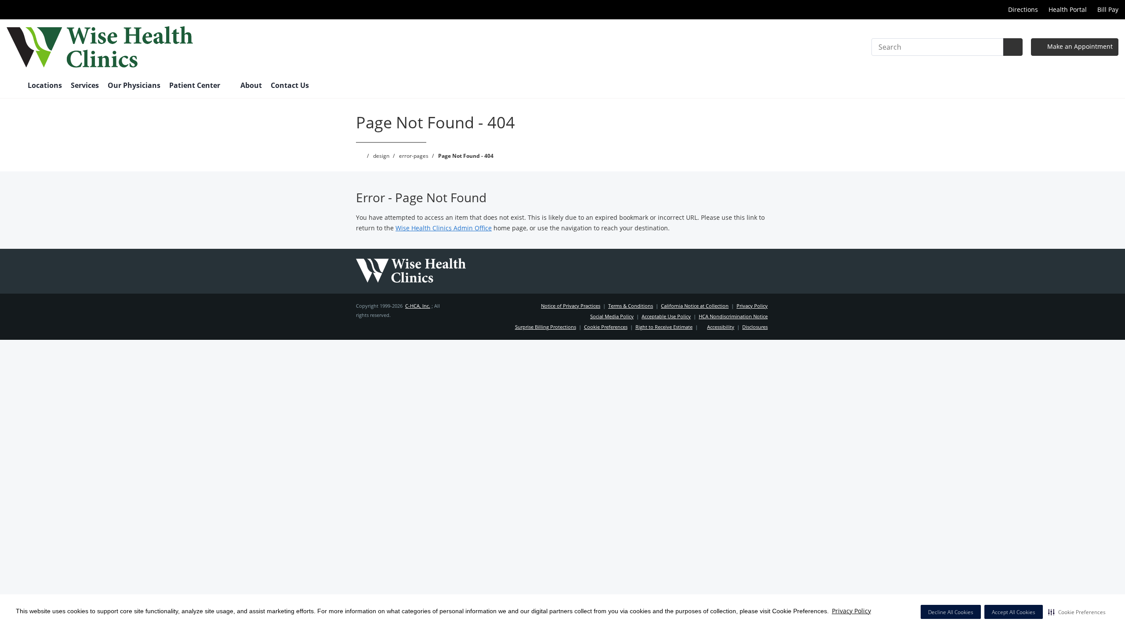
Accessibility (720, 327)
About (251, 85)
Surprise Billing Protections (545, 327)
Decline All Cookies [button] (950, 612)
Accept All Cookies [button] (1013, 612)
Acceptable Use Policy (666, 316)
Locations (45, 85)
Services (85, 85)
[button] (1076, 612)
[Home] (13, 86)
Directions (1022, 9)
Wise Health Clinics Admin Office (444, 228)
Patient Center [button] (195, 85)
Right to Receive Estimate (664, 327)
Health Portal (1068, 9)
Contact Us (290, 85)
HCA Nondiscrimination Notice (733, 316)
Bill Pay (1107, 9)
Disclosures (755, 327)
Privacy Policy (851, 611)
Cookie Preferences (606, 327)
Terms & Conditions (630, 305)
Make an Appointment (1079, 46)
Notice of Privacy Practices (570, 305)
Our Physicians (134, 85)
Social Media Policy (612, 316)
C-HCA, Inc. (417, 305)
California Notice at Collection (695, 305)
